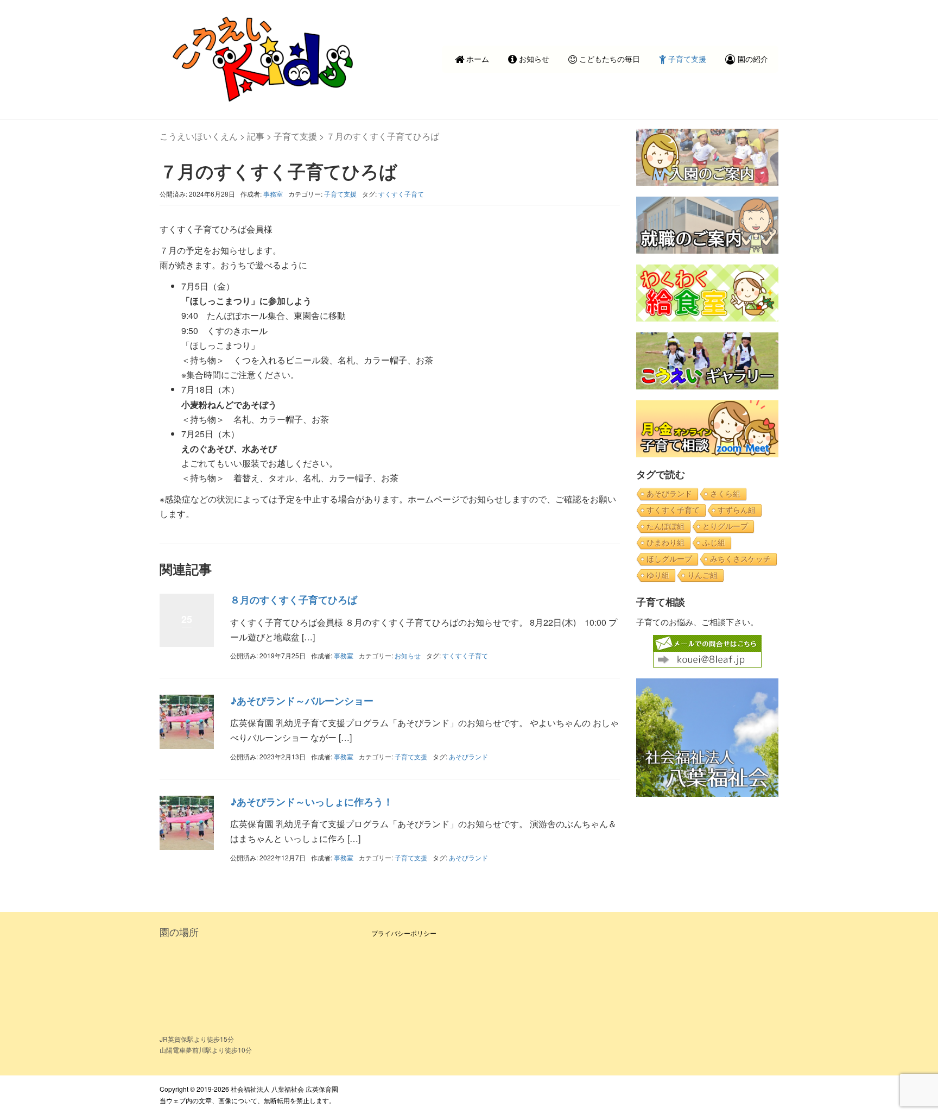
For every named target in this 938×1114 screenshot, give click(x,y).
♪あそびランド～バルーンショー (301, 701)
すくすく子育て (401, 193)
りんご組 (702, 575)
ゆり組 (658, 575)
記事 (255, 136)
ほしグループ (669, 559)
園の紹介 (752, 58)
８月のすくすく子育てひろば (293, 600)
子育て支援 (686, 58)
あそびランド (468, 756)
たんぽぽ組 (666, 526)
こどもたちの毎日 (608, 58)
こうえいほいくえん (199, 136)
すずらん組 (737, 510)
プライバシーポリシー (403, 932)
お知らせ (533, 58)
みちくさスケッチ (740, 559)
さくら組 (725, 493)
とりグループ (725, 526)
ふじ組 (713, 542)
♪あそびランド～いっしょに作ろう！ (311, 802)
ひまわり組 (666, 542)
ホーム (476, 58)
